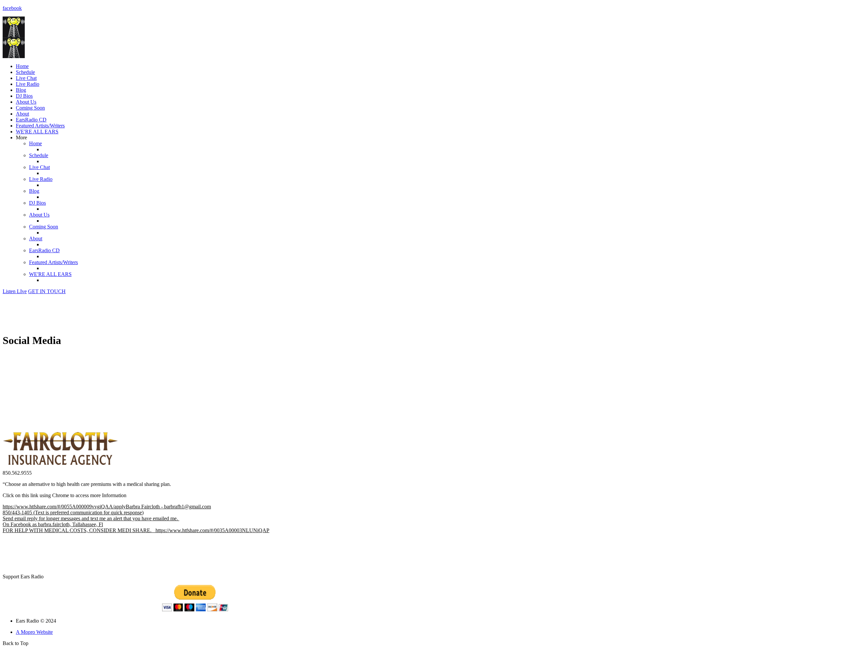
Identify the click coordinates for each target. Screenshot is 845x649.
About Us (26, 102)
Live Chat (26, 78)
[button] (15, 291)
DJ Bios (24, 96)
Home (22, 66)
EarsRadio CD (31, 119)
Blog (21, 90)
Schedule (25, 72)
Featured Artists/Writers (40, 125)
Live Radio (27, 84)
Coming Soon (30, 108)
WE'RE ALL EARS (37, 131)
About (22, 114)
